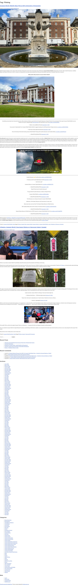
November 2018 (8, 476)
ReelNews (9, 217)
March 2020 (7, 455)
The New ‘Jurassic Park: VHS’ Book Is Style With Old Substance (17, 346)
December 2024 (8, 384)
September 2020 (8, 448)
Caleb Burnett (16, 8)
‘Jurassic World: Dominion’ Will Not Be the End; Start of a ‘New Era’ (23, 357)
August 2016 (7, 510)
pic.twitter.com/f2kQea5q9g (43, 194)
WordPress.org (7, 581)
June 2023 (7, 407)
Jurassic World (29, 224)
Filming (19, 224)
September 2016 (8, 509)
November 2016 (8, 506)
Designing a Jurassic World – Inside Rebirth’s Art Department (16, 345)
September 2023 (8, 403)
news (49, 224)
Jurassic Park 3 (7, 536)
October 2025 (7, 371)
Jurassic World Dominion (8, 334)
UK (56, 224)
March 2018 (7, 486)
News (14, 224)
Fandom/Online (8, 532)
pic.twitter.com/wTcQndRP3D (56, 211)
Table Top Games (8, 563)
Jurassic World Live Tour (9, 548)
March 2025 (7, 380)
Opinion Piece (7, 557)
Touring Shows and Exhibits (10, 567)
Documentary (7, 526)
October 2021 (7, 432)
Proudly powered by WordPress (6, 584)
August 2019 (7, 464)
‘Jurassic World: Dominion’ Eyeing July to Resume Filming (19, 354)
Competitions (7, 523)
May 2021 (6, 439)
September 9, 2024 (47, 129)
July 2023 (6, 406)
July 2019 (6, 466)
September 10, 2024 (48, 179)
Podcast (6, 559)
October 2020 (7, 446)
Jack (13, 229)
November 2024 (8, 385)
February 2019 (7, 472)
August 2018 (7, 480)
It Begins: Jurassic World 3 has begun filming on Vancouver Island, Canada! (23, 227)
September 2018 (8, 478)
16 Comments (32, 334)
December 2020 (8, 444)
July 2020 (6, 450)
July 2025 (6, 375)
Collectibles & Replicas (9, 522)
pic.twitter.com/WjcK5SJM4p (62, 127)
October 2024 (7, 386)
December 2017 (8, 490)
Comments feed (8, 580)
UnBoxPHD (13, 217)
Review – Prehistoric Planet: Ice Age (11, 347)
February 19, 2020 (49, 295)
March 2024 (7, 395)
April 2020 (7, 454)
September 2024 (8, 388)
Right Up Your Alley (8, 560)
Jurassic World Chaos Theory (10, 544)
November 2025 (8, 370)
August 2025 (7, 374)
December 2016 (8, 505)
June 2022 (7, 422)
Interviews (6, 534)
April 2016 (7, 514)
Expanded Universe (8, 530)
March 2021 (7, 441)
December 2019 (8, 459)
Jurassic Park (23, 224)
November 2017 (8, 491)
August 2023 (7, 404)
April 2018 (7, 485)
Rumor (6, 562)
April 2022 (7, 425)
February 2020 (7, 457)
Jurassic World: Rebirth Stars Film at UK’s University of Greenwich (20, 5)
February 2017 (7, 503)
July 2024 (6, 390)
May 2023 (6, 408)
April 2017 (7, 500)
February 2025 (7, 381)
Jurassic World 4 (36, 224)
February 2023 (7, 412)
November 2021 (8, 431)
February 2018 (7, 487)
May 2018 (6, 483)
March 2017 (7, 501)
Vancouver (27, 334)
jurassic (23, 334)
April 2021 (7, 440)
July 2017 (6, 496)
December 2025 (8, 369)
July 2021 (6, 436)
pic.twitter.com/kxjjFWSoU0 (61, 131)
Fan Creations (7, 531)
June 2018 (7, 482)
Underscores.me (26, 584)
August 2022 (7, 420)
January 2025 (7, 383)
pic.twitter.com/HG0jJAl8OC (54, 122)
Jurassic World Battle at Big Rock (11, 541)
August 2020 (7, 449)
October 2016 (7, 508)
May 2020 (6, 453)
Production (53, 224)
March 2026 (7, 365)
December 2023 (8, 399)
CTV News (62, 265)
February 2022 (7, 427)
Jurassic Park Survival (9, 539)
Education (6, 527)
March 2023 (7, 411)
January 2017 (7, 504)
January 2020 (7, 458)
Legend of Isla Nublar (9, 550)
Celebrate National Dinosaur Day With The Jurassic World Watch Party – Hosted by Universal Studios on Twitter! (30, 353)
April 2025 (7, 379)
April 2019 (7, 469)
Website (6, 572)
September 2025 (8, 372)
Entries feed (7, 579)
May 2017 (6, 499)
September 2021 (8, 434)
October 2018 (7, 477)
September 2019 (8, 463)
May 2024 (6, 393)
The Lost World (7, 564)
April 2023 (7, 409)
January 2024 (7, 398)
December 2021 (8, 430)
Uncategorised (7, 569)
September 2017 (8, 494)
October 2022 (7, 417)
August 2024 (7, 389)
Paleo (6, 558)
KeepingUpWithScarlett (20, 217)
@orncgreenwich (35, 122)
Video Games (7, 571)
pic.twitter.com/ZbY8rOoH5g (51, 206)
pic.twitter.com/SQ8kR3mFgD (45, 177)
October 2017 (7, 492)
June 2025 (7, 376)
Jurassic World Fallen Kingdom (10, 546)
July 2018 (6, 481)
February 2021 (7, 443)
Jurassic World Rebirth (8, 224)
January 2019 (7, 473)
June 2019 (7, 467)
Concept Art (7, 525)
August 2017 (7, 495)
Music (6, 553)
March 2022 (7, 426)
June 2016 (7, 513)
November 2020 (8, 445)
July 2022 (6, 421)
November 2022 (8, 416)
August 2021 (7, 435)
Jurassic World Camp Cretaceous (11, 543)
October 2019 (7, 462)
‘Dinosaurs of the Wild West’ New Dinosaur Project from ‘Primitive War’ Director (19, 342)
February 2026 (7, 366)
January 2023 (7, 413)
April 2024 (7, 394)
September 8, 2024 (45, 124)
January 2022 (7, 429)
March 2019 (7, 471)
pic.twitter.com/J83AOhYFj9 (48, 184)
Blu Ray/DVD (7, 521)
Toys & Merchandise (8, 568)
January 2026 (7, 367)
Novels (6, 555)
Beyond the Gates (8, 520)
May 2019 (6, 468)
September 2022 (8, 418)
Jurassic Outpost (45, 220)
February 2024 (7, 397)
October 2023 (7, 402)
